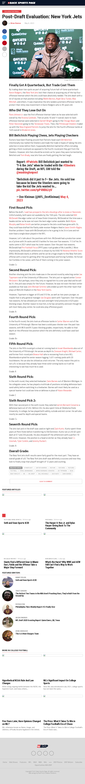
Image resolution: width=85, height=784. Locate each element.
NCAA (71, 471)
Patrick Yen (20, 604)
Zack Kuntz (59, 428)
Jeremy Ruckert (39, 441)
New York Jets (32, 92)
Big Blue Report (10, 559)
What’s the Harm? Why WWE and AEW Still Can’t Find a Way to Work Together (62, 565)
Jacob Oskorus (21, 617)
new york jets (15, 474)
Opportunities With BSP (43, 765)
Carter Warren (63, 321)
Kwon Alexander (65, 390)
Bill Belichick (66, 139)
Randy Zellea (20, 577)
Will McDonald (43, 474)
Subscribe (78, 762)
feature (52, 468)
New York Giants (44, 289)
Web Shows (13, 762)
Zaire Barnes (52, 381)
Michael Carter (75, 351)
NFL (24, 474)
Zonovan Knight (61, 351)
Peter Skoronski (16, 123)
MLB (35, 762)
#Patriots (32, 162)
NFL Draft (31, 474)
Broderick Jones (28, 130)
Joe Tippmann (62, 471)
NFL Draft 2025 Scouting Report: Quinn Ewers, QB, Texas (37, 620)
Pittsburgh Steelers (67, 123)
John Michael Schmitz (37, 286)
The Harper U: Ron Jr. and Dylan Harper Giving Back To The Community (60, 526)
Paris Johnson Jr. (16, 114)
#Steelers (69, 165)
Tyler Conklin (22, 441)
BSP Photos (58, 762)
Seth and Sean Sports (12, 519)
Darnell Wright (46, 120)
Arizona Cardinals (28, 117)
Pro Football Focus (30, 247)
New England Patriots (29, 127)
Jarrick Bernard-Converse (67, 405)
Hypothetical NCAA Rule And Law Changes (18, 682)
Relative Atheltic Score (72, 250)
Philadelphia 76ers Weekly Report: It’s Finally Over (35, 607)
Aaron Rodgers (15, 92)
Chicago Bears (70, 120)
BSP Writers (68, 762)
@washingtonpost (27, 172)
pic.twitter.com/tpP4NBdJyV (34, 190)
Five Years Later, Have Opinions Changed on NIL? (21, 722)
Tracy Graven (21, 591)
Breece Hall (38, 354)
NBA (40, 762)
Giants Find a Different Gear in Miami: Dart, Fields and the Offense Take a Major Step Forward (21, 565)
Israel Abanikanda (65, 348)
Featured (61, 468)
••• (50, 762)
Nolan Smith (25, 224)
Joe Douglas (46, 297)
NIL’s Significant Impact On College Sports (59, 682)
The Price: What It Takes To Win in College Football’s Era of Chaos (59, 722)
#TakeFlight (28, 468)
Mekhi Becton (49, 98)
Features (71, 468)
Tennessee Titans (41, 123)
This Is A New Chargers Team (27, 634)
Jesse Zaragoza (21, 631)
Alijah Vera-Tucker (63, 98)
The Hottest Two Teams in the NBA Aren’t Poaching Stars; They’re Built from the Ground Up (47, 594)
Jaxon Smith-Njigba (73, 227)
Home (5, 762)
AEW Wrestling (51, 559)
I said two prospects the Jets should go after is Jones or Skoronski (52, 212)
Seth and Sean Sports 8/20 (16, 523)
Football (13, 471)
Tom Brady (25, 155)
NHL (45, 762)
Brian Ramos (16, 23)
